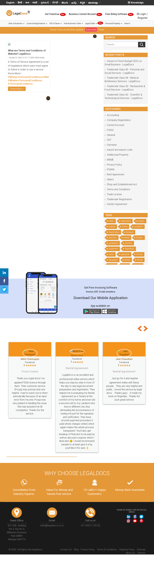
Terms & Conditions (107, 529)
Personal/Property (113, 23)
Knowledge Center (136, 4)
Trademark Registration (119, 199)
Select (110, 179)
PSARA (111, 169)
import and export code (119, 149)
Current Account (115, 125)
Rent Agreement (115, 174)
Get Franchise (52, 14)
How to (127, 23)
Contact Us (66, 529)
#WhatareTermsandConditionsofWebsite (30, 77)
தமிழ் (74, 2)
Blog (76, 529)
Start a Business (16, 23)
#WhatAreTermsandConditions (25, 80)
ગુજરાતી (45, 2)
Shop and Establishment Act (122, 184)
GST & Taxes (54, 23)
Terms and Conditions (118, 189)
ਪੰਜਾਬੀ (55, 2)
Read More (16, 88)
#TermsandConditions (20, 83)
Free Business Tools (72, 23)
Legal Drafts (93, 23)
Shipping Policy (127, 529)
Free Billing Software (116, 14)
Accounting (113, 115)
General (111, 135)
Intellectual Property (117, 154)
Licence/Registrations (36, 23)
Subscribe (91, 29)
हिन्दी (20, 2)
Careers (141, 532)
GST (109, 139)
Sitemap (141, 529)
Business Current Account (82, 14)
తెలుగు (65, 2)
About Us (130, 532)
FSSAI (110, 130)
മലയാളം (93, 2)
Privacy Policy (114, 164)
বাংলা (27, 2)
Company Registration (119, 120)
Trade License (114, 194)
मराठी (34, 2)
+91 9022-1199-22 (90, 504)
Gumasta (112, 144)
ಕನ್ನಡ (82, 2)
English (10, 2)
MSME (110, 159)
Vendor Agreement (117, 204)
